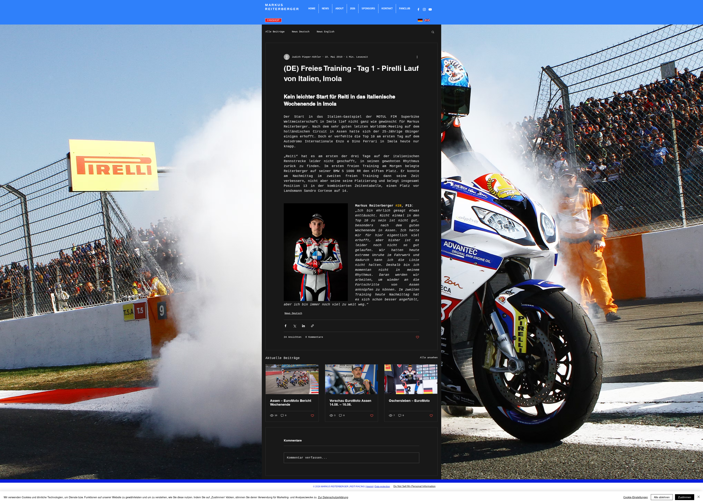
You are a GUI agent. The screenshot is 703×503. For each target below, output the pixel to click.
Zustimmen (684, 497)
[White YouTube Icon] (430, 9)
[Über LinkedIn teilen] (303, 326)
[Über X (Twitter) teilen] (294, 326)
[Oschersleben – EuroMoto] (410, 379)
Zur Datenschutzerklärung (333, 497)
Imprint (369, 486)
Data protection (382, 486)
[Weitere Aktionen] (417, 57)
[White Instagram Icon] (424, 9)
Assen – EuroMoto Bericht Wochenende (290, 402)
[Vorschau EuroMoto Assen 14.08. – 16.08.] (351, 379)
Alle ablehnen (662, 497)
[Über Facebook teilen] (285, 326)
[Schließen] (698, 497)
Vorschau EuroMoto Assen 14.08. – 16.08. (350, 402)
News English (325, 31)
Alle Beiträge (274, 31)
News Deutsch (300, 31)
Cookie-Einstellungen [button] (635, 497)
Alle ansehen (429, 357)
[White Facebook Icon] (418, 9)
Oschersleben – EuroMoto (409, 401)
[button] (433, 31)
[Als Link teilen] (312, 326)
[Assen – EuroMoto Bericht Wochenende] (292, 379)
